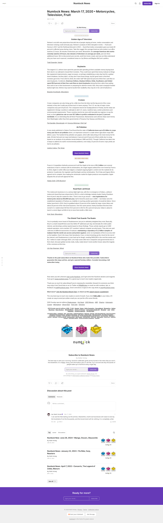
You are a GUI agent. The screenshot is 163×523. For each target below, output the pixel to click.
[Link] (44, 39)
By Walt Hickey (52, 440)
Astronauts (109, 302)
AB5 (96, 302)
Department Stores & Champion (57, 314)
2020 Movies (89, 302)
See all (51, 481)
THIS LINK (97, 296)
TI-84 (72, 308)
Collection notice (93, 509)
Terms (85, 509)
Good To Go (107, 317)
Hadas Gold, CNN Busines (56, 181)
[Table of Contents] (2, 261)
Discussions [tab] (61, 432)
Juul (108, 310)
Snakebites (60, 313)
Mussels (92, 313)
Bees (65, 313)
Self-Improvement (96, 314)
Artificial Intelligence (78, 313)
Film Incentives (104, 315)
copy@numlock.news (107, 287)
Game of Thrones (80, 310)
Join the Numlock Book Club (66, 292)
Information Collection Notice (81, 375)
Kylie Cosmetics (89, 308)
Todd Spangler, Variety (54, 62)
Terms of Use (90, 374)
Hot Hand (81, 302)
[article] (81, 442)
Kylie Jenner (81, 314)
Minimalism (57, 304)
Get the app (91, 514)
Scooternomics (71, 317)
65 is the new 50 (62, 317)
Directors (82, 304)
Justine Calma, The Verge (56, 148)
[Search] (136, 3)
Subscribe (147, 3)
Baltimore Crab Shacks (71, 314)
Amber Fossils (87, 314)
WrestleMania (69, 310)
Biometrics (107, 308)
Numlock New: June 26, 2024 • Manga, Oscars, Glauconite (72, 438)
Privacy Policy (96, 375)
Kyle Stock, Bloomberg (54, 214)
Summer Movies (75, 315)
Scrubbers (58, 315)
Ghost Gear (66, 304)
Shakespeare (71, 302)
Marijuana (86, 313)
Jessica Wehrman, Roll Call (77, 123)
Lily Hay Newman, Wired (55, 248)
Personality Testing (73, 318)
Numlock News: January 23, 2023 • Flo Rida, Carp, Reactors (69, 452)
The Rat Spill (90, 311)
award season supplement (99, 292)
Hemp (82, 308)
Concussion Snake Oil (93, 310)
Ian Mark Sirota (56, 414)
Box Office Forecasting (107, 314)
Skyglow (103, 310)
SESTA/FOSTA (86, 317)
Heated (77, 308)
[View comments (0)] (66, 476)
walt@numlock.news (62, 287)
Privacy (80, 509)
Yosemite (97, 318)
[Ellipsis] (114, 414)
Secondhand (99, 308)
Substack (72, 519)
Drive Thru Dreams (110, 313)
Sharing (101, 302)
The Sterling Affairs (52, 313)
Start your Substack (76, 514)
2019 (68, 308)
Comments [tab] (51, 397)
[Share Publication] (140, 3)
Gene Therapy (78, 317)
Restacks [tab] (59, 397)
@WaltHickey (82, 285)
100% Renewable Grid (100, 313)
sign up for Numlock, (74, 277)
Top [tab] (49, 432)
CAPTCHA (93, 317)
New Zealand (100, 317)
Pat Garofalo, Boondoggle (56, 123)
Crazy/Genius (52, 315)
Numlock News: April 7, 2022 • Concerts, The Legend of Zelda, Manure (71, 467)
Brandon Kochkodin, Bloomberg (58, 92)
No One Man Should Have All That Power (90, 315)
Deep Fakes (70, 313)
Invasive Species (80, 311)
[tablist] (55, 397)
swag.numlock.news (61, 279)
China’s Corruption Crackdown (86, 318)
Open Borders (59, 310)
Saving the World (66, 315)
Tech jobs (74, 304)
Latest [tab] (54, 432)
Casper (49, 304)
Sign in (157, 3)
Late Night (54, 317)
